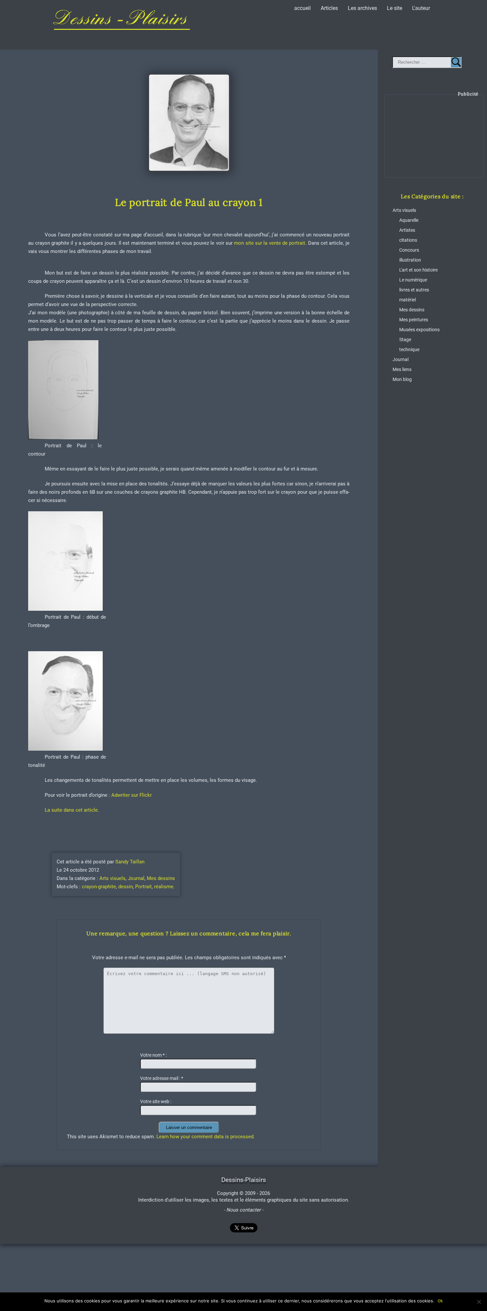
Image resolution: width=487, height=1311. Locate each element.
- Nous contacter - (243, 1210)
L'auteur (421, 8)
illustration (410, 260)
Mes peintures (413, 320)
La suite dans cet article (71, 810)
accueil (302, 8)
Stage (405, 340)
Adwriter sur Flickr (131, 795)
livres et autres (414, 290)
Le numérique (413, 280)
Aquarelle (408, 220)
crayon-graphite (99, 887)
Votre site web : (155, 1101)
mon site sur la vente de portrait (269, 243)
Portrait (143, 887)
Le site (394, 8)
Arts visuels (112, 878)
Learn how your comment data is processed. (205, 1137)
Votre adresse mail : (161, 1078)
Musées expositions (419, 330)
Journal (136, 878)
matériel (407, 300)
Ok (440, 1300)
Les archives (362, 8)
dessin (125, 887)
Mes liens (402, 369)
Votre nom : (153, 1055)
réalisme (163, 887)
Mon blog (402, 379)
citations (408, 240)
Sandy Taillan (129, 862)
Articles (329, 8)
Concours (409, 250)
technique (409, 349)
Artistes (407, 230)
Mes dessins (161, 878)
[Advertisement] (434, 140)
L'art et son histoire (418, 270)
